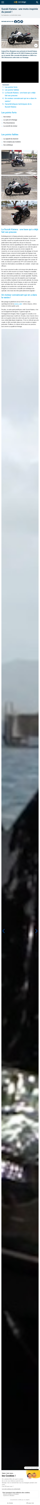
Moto (19, 15)
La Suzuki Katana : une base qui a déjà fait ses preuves (20, 94)
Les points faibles (12, 90)
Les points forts (11, 87)
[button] (3, 931)
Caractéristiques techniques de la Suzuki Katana (18, 105)
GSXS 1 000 (18, 304)
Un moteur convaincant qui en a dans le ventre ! (20, 99)
